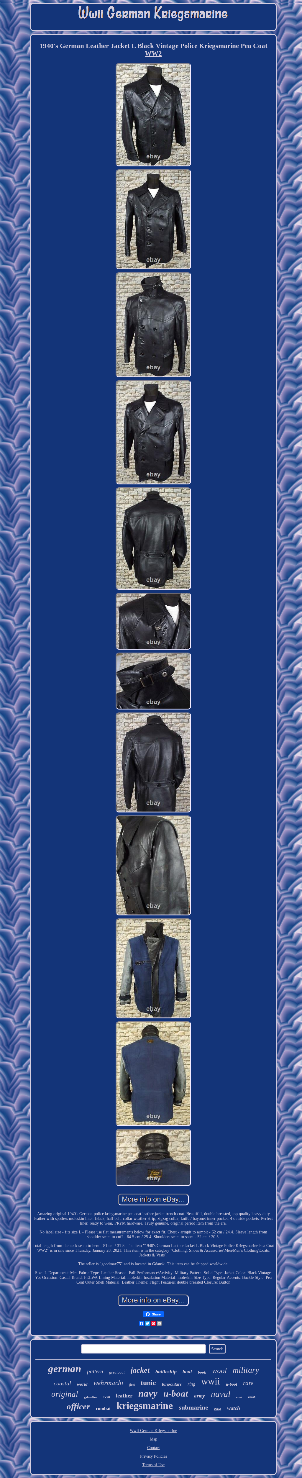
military (246, 1369)
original (64, 1394)
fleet (132, 1384)
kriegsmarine (144, 1405)
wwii (210, 1381)
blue (217, 1409)
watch (233, 1408)
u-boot (231, 1384)
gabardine (90, 1397)
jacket (140, 1370)
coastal (62, 1383)
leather (124, 1395)
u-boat (175, 1393)
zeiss (251, 1396)
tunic (148, 1383)
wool (219, 1370)
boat (187, 1371)
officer (78, 1406)
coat (239, 1397)
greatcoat (117, 1372)
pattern (95, 1371)
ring (191, 1384)
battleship (166, 1371)
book (202, 1372)
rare (248, 1383)
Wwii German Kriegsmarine (153, 1430)
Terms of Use (153, 1465)
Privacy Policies (153, 1456)
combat (103, 1408)
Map (153, 1439)
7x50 (106, 1397)
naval (220, 1394)
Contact (153, 1448)
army (199, 1396)
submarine (193, 1407)
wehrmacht (108, 1382)
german (64, 1368)
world (82, 1384)
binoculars (172, 1384)
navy (147, 1393)
